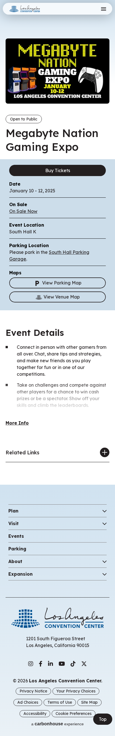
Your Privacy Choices (75, 691)
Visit (13, 523)
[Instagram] (30, 664)
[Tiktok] (73, 664)
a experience (57, 723)
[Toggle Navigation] (103, 8)
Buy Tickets (57, 170)
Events (16, 536)
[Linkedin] (50, 664)
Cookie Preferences (74, 713)
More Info (17, 423)
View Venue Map (62, 297)
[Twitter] (84, 664)
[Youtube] (62, 664)
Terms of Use (59, 702)
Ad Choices (27, 702)
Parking (17, 549)
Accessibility (34, 713)
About (15, 561)
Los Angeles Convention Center (31, 8)
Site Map (89, 702)
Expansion (20, 574)
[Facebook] (40, 664)
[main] (57, 236)
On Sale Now (23, 211)
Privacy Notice (33, 691)
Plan (13, 511)
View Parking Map (62, 283)
